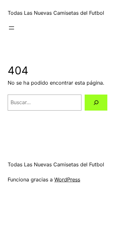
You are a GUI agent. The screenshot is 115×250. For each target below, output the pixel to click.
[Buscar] (96, 102)
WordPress (67, 179)
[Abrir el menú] (11, 28)
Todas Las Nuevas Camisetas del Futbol (56, 13)
